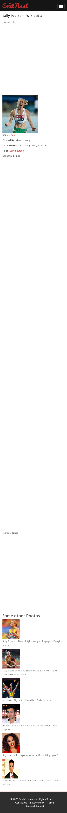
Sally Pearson (17, 150)
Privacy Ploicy (37, 802)
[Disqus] (33, 484)
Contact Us (21, 802)
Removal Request (35, 806)
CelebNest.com (27, 799)
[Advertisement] (30, 59)
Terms (50, 802)
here (13, 134)
